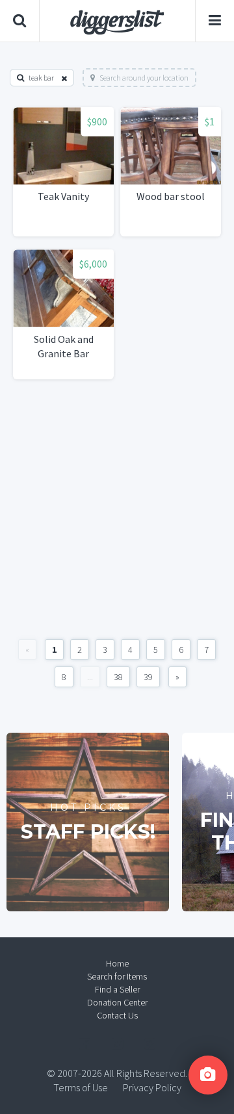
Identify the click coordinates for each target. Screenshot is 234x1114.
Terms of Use (80, 1087)
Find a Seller (117, 989)
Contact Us (117, 1015)
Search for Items (117, 976)
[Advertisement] (117, 509)
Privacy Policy (152, 1087)
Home (117, 963)
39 (148, 677)
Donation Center (117, 1002)
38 (118, 677)
